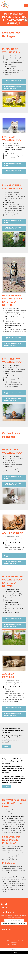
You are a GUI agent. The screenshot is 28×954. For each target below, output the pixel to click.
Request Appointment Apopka (14, 920)
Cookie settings (14, 949)
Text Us (15, 952)
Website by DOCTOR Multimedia (14, 944)
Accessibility (14, 942)
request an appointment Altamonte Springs (12, 87)
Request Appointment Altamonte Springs (14, 923)
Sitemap (24, 940)
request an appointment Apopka (12, 81)
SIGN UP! (6, 746)
